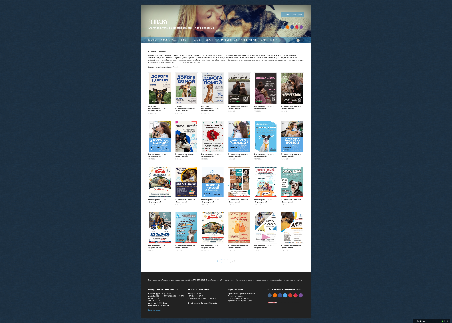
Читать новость (226, 187)
